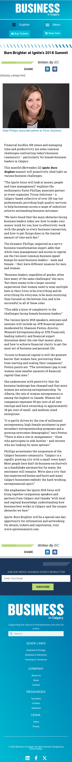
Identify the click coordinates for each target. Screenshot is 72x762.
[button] (47, 25)
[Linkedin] (27, 758)
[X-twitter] (44, 758)
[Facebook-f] (36, 758)
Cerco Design (35, 749)
